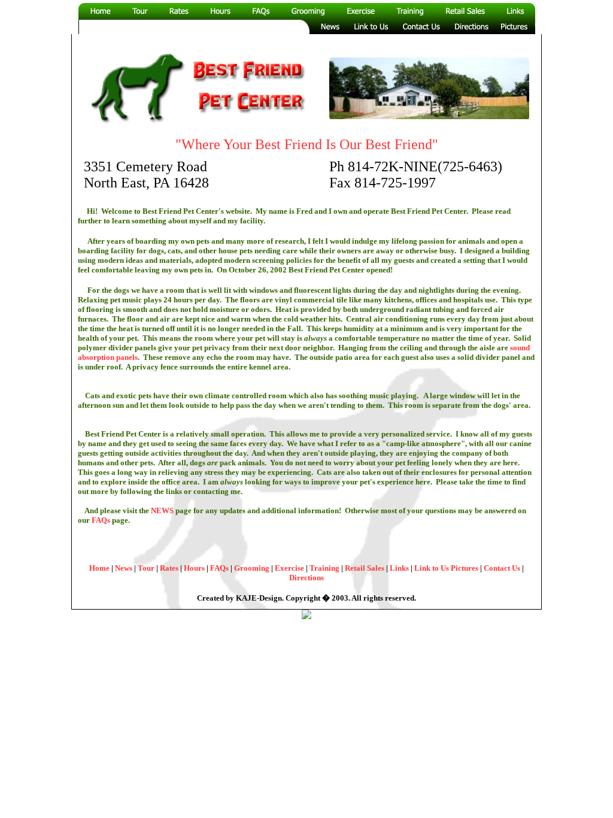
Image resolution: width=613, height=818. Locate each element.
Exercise (290, 567)
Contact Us (502, 567)
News (123, 567)
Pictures (464, 567)
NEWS (162, 510)
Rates (169, 567)
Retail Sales (365, 567)
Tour (146, 567)
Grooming (252, 567)
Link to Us (431, 567)
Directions (306, 577)
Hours (195, 567)
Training (325, 567)
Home (100, 567)
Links (400, 567)
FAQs (101, 520)
